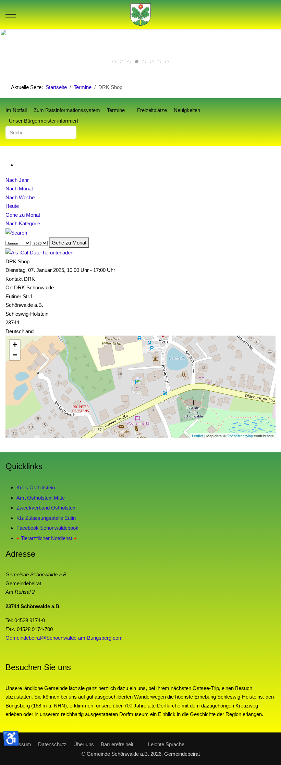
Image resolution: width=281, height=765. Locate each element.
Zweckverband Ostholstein (46, 508)
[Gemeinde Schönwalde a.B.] (140, 14)
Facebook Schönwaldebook (47, 528)
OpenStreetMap (240, 435)
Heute (12, 206)
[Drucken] (18, 165)
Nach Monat (19, 188)
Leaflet (197, 435)
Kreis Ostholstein (35, 487)
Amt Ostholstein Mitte (40, 498)
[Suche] (16, 232)
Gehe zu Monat (22, 215)
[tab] (114, 61)
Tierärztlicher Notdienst (46, 538)
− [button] (15, 355)
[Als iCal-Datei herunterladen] (39, 252)
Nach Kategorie (22, 223)
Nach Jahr (17, 180)
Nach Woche (20, 197)
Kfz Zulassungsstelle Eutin (46, 518)
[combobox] (40, 132)
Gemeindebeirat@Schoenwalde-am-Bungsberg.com (64, 638)
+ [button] (15, 344)
